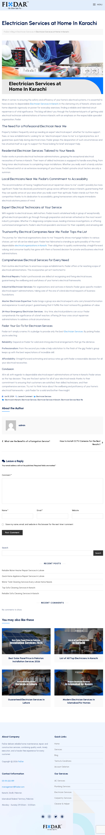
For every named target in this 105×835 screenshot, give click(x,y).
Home (57, 744)
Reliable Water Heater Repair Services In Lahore (23, 570)
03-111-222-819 (8, 781)
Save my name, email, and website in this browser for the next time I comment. (40, 524)
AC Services (59, 781)
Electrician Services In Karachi (49, 400)
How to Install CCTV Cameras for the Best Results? (80, 443)
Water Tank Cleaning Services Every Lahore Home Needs (27, 582)
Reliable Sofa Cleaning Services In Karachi (20, 593)
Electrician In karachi (13, 400)
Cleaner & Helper (62, 804)
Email (40, 510)
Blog (56, 755)
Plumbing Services (62, 786)
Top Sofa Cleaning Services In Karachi (18, 588)
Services (58, 749)
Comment (7, 475)
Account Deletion (61, 767)
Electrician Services (43, 396)
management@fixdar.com (13, 787)
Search (5, 548)
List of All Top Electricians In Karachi (79, 658)
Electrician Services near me (72, 400)
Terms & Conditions (62, 761)
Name (5, 510)
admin (22, 425)
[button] (97, 4)
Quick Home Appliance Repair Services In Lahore (23, 576)
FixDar (20, 761)
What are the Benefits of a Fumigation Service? (27, 441)
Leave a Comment (25, 396)
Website (75, 510)
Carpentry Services (62, 798)
